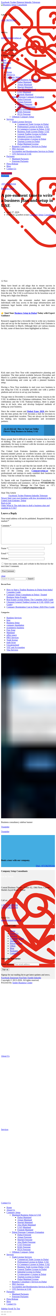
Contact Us (15, 953)
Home (12, 931)
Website (4, 558)
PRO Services (13, 637)
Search (30, 579)
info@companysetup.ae (11, 38)
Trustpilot (5, 827)
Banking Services (14, 618)
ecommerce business (15, 627)
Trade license (12, 640)
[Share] (5, 1311)
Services (13, 936)
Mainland (11, 632)
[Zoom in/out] (10, 1311)
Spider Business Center (22, 983)
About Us (14, 933)
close (3, 576)
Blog (12, 948)
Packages (5, 176)
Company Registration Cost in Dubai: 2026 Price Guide (31, 607)
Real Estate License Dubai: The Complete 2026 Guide (30, 599)
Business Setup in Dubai (26, 313)
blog (8, 620)
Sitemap (13, 941)
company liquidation (15, 625)
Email (4, 553)
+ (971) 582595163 (9, 907)
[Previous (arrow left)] (2, 1314)
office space (12, 635)
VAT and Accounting (16, 647)
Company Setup (17, 938)
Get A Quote (6, 173)
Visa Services (12, 650)
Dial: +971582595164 (45, 865)
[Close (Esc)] (2, 1311)
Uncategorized (13, 645)
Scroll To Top (14, 1308)
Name (4, 548)
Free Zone (11, 630)
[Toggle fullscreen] (8, 1311)
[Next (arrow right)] (5, 1314)
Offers (12, 946)
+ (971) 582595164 (9, 905)
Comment (6, 526)
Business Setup (7, 188)
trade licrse (11, 642)
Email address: (7, 964)
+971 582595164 (8, 20)
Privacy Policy (16, 943)
